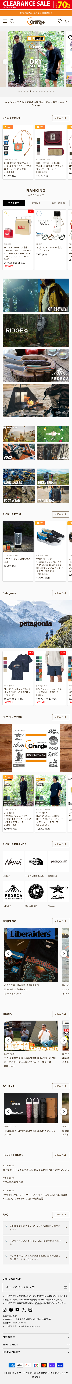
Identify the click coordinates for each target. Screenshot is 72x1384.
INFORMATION (10, 1345)
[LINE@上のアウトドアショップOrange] (30, 1310)
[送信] (65, 1287)
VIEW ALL (61, 118)
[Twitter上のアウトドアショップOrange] (24, 1310)
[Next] (66, 61)
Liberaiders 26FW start (16, 989)
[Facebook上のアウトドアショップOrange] (11, 1310)
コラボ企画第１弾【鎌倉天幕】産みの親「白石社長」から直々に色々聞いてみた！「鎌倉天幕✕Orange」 (30, 1062)
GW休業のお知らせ (13, 1182)
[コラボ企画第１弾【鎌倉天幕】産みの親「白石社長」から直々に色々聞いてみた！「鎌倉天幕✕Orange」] (31, 1036)
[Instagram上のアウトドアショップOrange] (4, 1310)
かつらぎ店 (9, 985)
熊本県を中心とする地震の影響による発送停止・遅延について (36, 1169)
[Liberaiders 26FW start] (31, 955)
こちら (38, 1303)
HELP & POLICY (11, 1352)
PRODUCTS (9, 1337)
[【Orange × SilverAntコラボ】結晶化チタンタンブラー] (31, 1108)
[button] (8, 953)
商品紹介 (21, 985)
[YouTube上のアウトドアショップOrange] (17, 1310)
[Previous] (5, 61)
